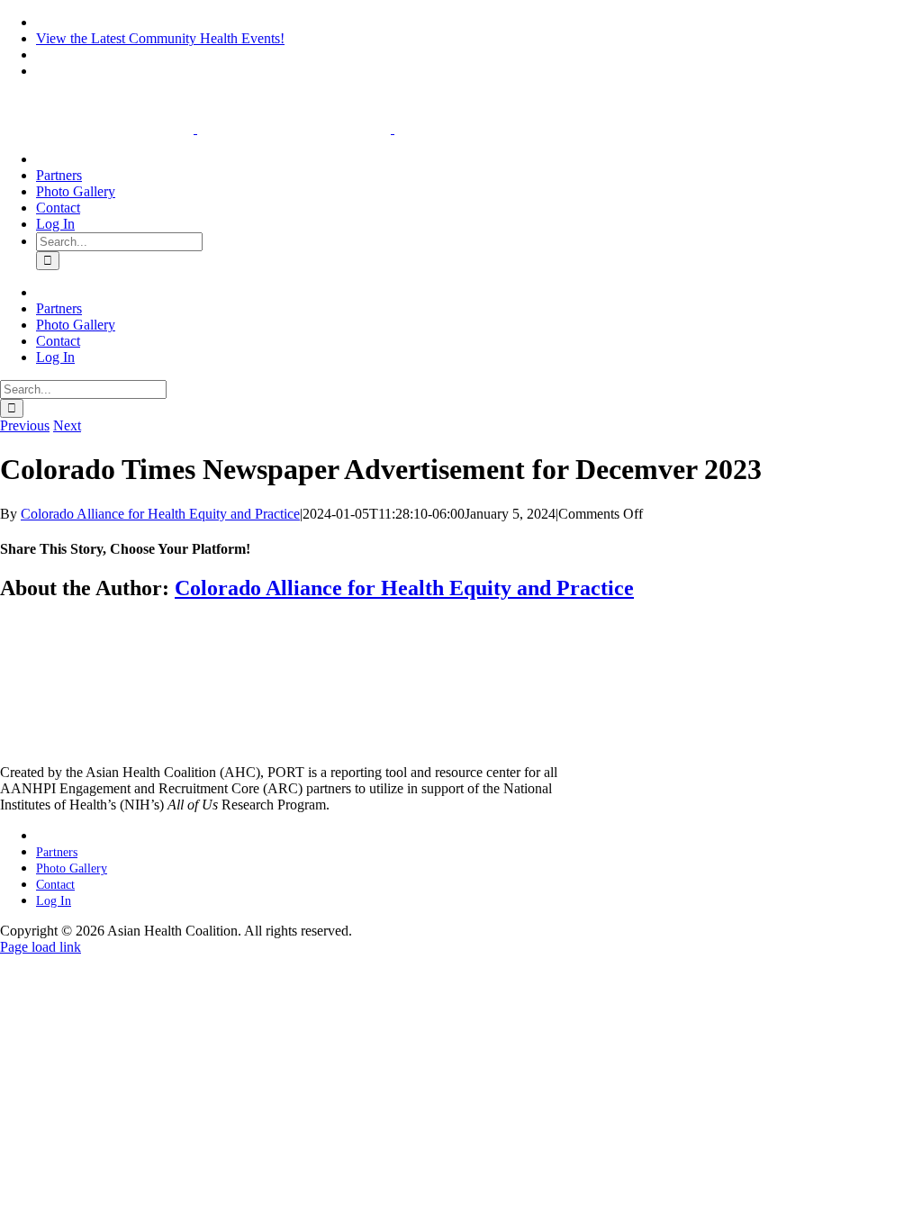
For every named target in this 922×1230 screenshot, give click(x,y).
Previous (25, 425)
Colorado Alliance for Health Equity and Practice (160, 513)
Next (67, 425)
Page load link (40, 946)
